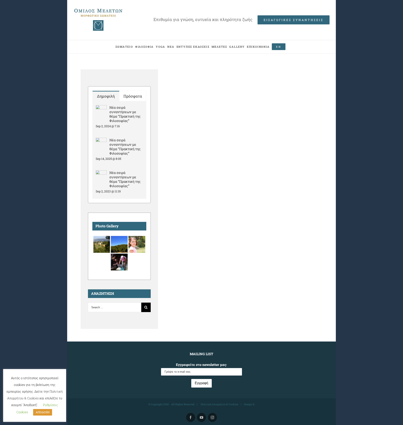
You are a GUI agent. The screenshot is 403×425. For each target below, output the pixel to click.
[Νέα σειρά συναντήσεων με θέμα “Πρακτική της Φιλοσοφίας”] (101, 108)
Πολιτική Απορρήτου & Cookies (219, 404)
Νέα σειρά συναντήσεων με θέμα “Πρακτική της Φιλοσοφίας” (125, 114)
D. (254, 404)
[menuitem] (124, 46)
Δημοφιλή (106, 96)
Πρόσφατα (132, 96)
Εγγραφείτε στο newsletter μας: (201, 364)
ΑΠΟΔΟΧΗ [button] (43, 412)
